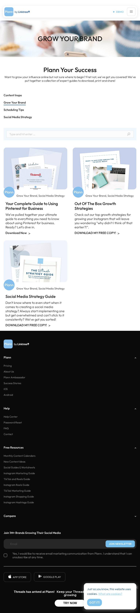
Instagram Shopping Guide (19, 496)
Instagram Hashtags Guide (19, 502)
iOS (6, 389)
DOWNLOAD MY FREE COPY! (95, 233)
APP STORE (19, 577)
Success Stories (12, 383)
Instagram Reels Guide (16, 485)
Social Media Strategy (51, 195)
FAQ (6, 428)
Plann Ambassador (14, 377)
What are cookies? (110, 594)
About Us (9, 371)
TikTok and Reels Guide (17, 479)
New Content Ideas (14, 461)
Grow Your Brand (26, 195)
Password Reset (13, 422)
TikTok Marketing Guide (17, 490)
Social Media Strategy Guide (30, 296)
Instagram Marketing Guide (19, 473)
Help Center (11, 416)
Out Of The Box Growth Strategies (95, 206)
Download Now (16, 233)
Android (8, 394)
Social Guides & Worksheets (19, 467)
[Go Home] (17, 11)
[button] (131, 11)
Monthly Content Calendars (19, 455)
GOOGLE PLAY (52, 577)
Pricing (8, 365)
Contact (8, 434)
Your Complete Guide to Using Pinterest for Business (31, 206)
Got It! (94, 602)
